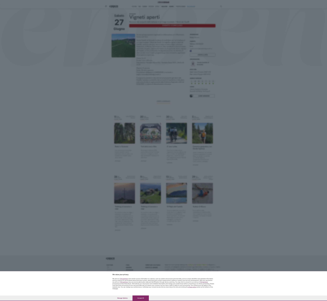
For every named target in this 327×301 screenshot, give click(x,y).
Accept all (140, 298)
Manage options (122, 298)
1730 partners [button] (124, 278)
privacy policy (192, 287)
